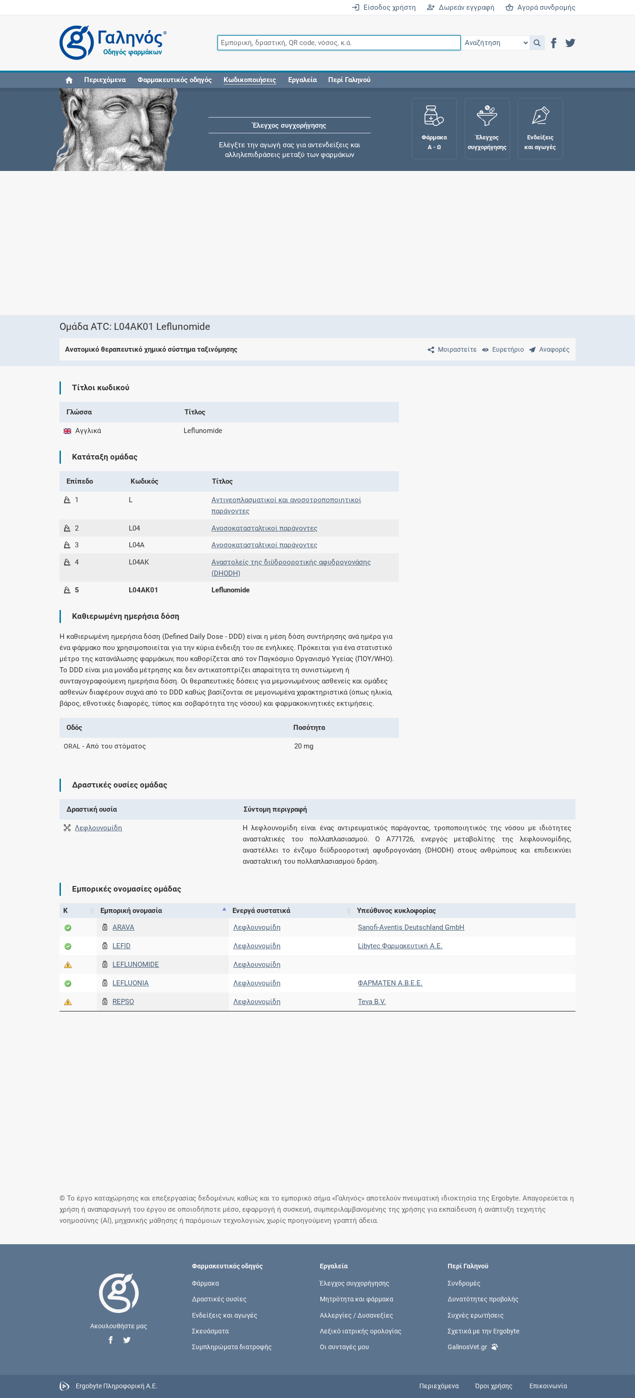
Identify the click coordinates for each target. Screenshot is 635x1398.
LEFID (121, 946)
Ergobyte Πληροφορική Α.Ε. (117, 1385)
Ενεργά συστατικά (261, 910)
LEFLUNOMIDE (135, 964)
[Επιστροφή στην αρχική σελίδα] (119, 1302)
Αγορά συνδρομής (544, 7)
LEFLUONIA (130, 983)
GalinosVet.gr (467, 1346)
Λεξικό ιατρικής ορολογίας (361, 1330)
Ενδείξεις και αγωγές (225, 1315)
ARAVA (123, 927)
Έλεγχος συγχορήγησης (289, 116)
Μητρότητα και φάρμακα (356, 1299)
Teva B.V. (372, 1002)
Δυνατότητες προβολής (483, 1299)
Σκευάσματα (210, 1330)
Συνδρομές (464, 1283)
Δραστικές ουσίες (219, 1299)
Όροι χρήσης (494, 1386)
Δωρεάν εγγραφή (465, 7)
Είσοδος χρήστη (388, 7)
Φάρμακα (205, 1283)
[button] (537, 42)
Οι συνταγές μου (344, 1346)
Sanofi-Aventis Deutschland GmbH (411, 927)
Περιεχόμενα (105, 80)
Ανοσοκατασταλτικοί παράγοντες (265, 528)
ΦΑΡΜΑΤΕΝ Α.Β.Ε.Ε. (390, 983)
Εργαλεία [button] (302, 80)
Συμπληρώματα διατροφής (232, 1346)
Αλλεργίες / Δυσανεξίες (356, 1315)
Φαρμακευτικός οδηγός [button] (175, 80)
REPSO (123, 1002)
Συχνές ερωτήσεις (476, 1315)
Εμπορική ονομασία (131, 910)
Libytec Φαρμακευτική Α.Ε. (400, 946)
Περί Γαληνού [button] (349, 80)
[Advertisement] (317, 243)
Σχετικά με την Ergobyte (483, 1330)
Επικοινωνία (548, 1386)
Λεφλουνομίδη (98, 828)
